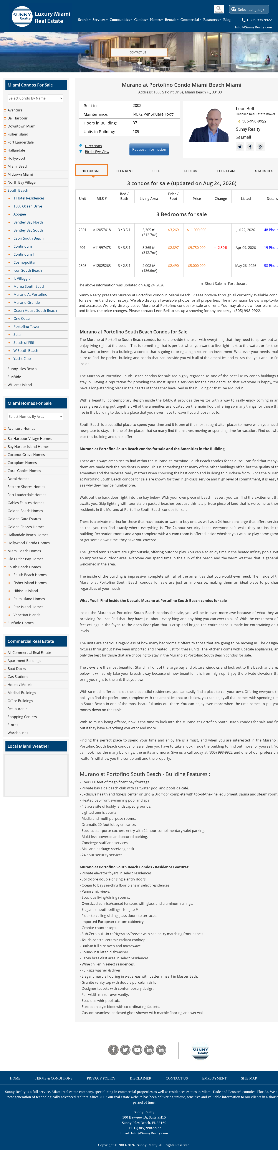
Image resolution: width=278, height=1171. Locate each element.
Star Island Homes (28, 606)
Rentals (170, 20)
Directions (93, 145)
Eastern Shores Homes (26, 486)
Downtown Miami (22, 126)
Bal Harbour (18, 118)
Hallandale (16, 150)
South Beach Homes (24, 567)
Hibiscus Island (25, 590)
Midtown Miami (20, 174)
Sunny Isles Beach (22, 368)
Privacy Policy (101, 1078)
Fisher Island (18, 134)
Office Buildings (20, 700)
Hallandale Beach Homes (28, 534)
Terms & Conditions (54, 1078)
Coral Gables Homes (24, 470)
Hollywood (16, 158)
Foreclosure (238, 283)
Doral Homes (18, 478)
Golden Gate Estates (24, 518)
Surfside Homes (21, 623)
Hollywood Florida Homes (29, 543)
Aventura (15, 110)
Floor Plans (226, 171)
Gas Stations (18, 676)
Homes (155, 20)
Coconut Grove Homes (26, 454)
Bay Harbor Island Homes (29, 446)
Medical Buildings (22, 692)
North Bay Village (22, 182)
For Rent (124, 171)
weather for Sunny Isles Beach (36, 795)
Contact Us (177, 1078)
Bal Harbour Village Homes (30, 438)
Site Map (249, 1078)
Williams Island (20, 384)
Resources (211, 20)
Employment (214, 1078)
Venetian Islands (26, 614)
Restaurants (18, 708)
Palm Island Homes (29, 598)
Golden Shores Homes (26, 526)
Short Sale (213, 283)
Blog (227, 20)
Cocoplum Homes (22, 462)
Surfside (14, 376)
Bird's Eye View (97, 151)
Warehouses (18, 732)
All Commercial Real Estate (29, 652)
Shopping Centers (22, 716)
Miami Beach (18, 166)
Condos (140, 20)
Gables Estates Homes (26, 502)
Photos (190, 171)
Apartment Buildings (24, 660)
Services (99, 20)
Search (83, 20)
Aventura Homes (21, 428)
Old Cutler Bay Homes (25, 559)
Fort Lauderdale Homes (27, 494)
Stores (13, 724)
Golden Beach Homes (25, 510)
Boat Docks (17, 668)
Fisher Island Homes (30, 582)
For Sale (91, 171)
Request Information (149, 149)
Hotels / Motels (20, 684)
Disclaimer (140, 1078)
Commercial (189, 20)
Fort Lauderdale (21, 142)
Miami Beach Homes (24, 551)
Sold (156, 171)
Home (15, 1078)
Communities (120, 20)
